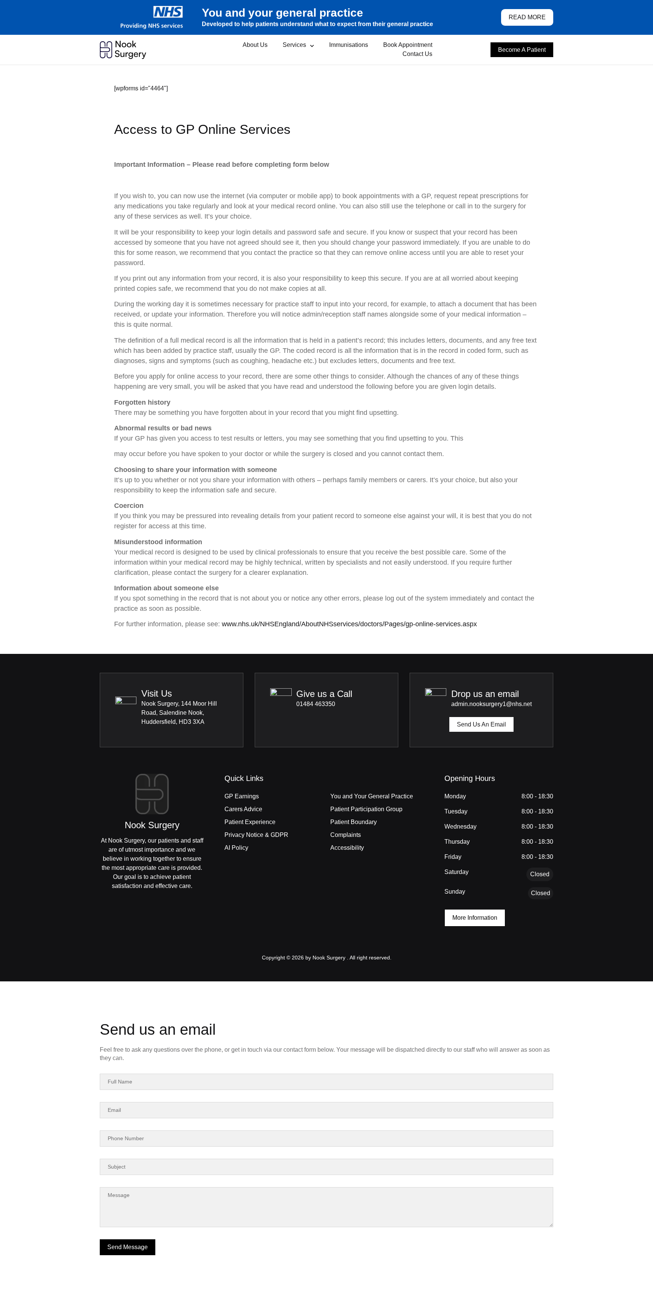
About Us (255, 45)
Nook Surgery (152, 825)
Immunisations (348, 45)
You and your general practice (282, 12)
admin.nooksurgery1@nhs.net (491, 704)
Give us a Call (324, 694)
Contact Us (417, 54)
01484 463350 (315, 704)
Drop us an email (485, 694)
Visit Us (156, 693)
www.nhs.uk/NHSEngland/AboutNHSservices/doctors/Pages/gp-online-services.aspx (349, 624)
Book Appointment (407, 45)
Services (294, 45)
